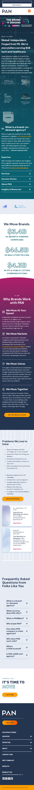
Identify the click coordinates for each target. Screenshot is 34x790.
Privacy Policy (24, 787)
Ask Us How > (17, 5)
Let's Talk (10, 723)
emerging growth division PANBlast (13, 347)
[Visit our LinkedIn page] (3, 778)
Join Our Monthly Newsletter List (11, 774)
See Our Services (12, 499)
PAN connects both (24, 136)
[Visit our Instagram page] (6, 778)
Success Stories (9, 732)
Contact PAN (7, 754)
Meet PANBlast (8, 760)
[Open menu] (29, 11)
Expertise (17, 742)
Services (17, 736)
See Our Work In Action (17, 415)
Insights (5, 766)
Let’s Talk (10, 695)
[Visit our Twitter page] (9, 778)
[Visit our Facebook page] (11, 778)
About (17, 748)
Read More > (17, 523)
